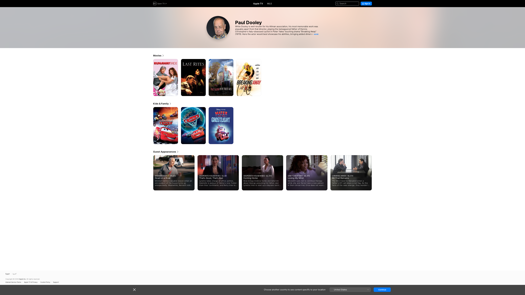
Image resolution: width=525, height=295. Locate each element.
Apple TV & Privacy (30, 282)
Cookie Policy (45, 282)
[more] (175, 93)
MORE (316, 34)
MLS (269, 3)
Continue (382, 290)
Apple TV (258, 3)
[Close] (134, 289)
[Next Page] (375, 173)
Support (56, 282)
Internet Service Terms (13, 282)
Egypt (7, 274)
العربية (14, 274)
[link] (158, 55)
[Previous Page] (150, 173)
